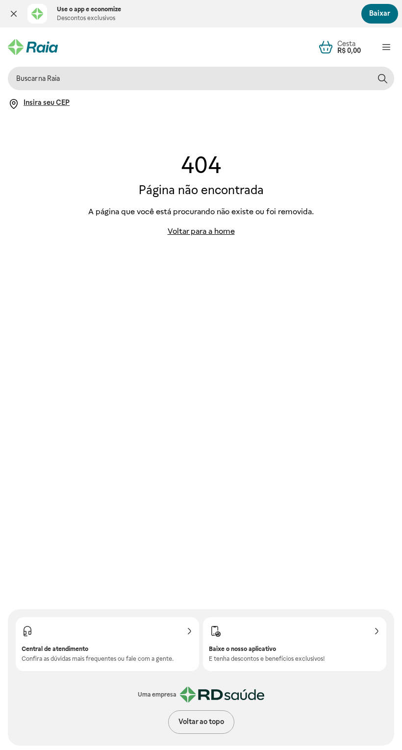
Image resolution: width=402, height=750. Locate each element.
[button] (14, 14)
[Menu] (386, 47)
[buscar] (382, 78)
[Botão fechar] (14, 14)
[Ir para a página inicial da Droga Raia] (33, 47)
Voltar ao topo (201, 721)
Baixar (379, 13)
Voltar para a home (201, 231)
